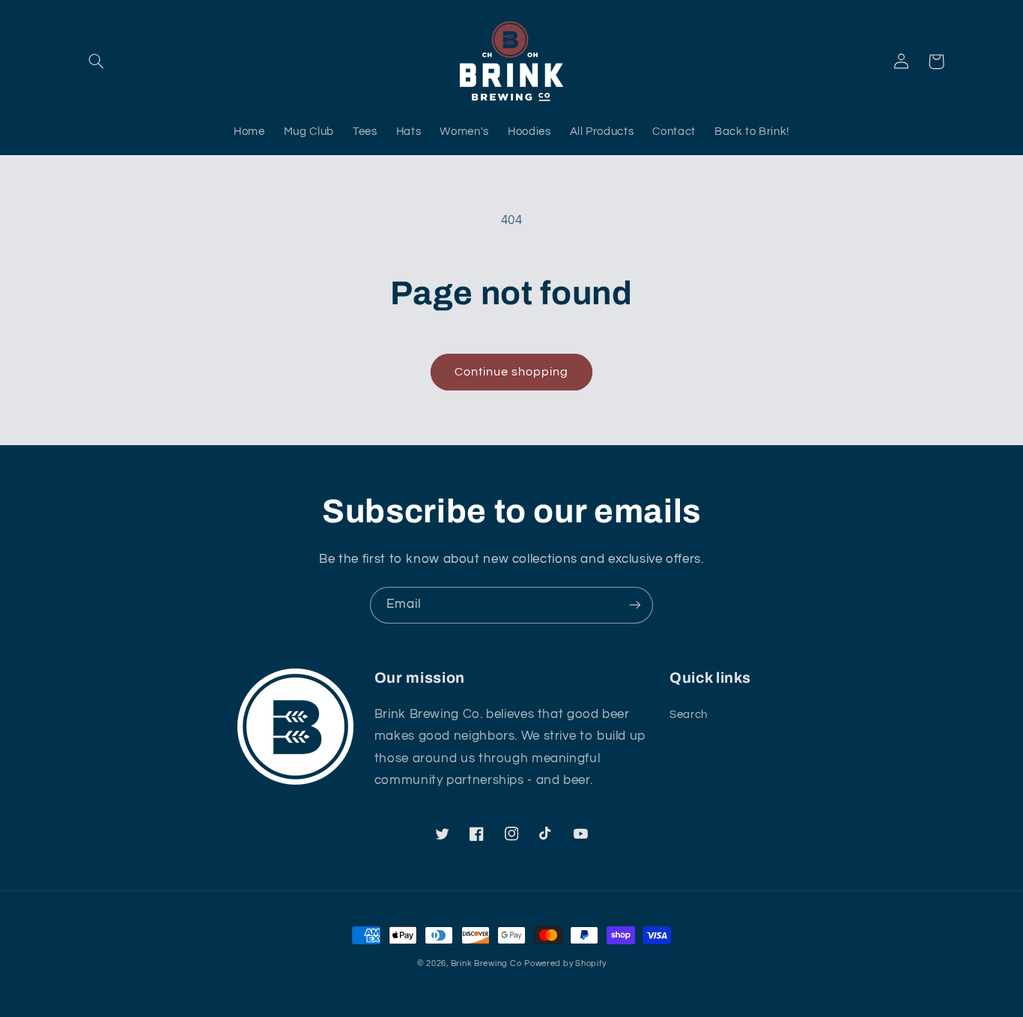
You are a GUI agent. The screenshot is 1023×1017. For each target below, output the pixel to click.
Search (689, 714)
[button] (96, 61)
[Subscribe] (635, 605)
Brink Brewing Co (486, 963)
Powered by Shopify (565, 963)
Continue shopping (512, 372)
